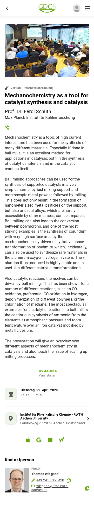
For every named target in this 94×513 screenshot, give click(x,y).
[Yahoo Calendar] (63, 440)
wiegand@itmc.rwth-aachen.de (49, 488)
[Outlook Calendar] (52, 440)
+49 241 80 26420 (50, 480)
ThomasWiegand (45, 474)
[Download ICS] (30, 440)
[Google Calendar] (40, 440)
